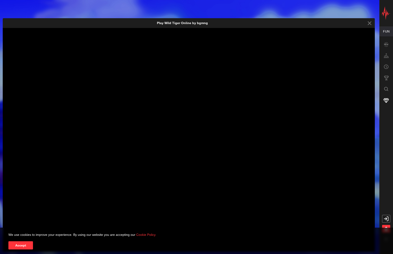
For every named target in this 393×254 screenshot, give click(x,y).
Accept (20, 245)
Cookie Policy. (146, 234)
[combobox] (386, 31)
